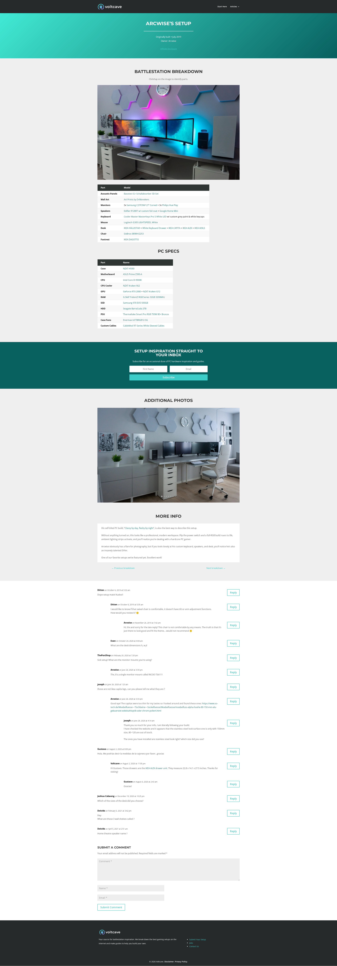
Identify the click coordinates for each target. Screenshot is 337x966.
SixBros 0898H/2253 (134, 233)
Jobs (191, 943)
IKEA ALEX (187, 228)
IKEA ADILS (199, 228)
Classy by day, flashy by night (139, 528)
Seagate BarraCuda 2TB (134, 308)
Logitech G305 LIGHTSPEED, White (141, 222)
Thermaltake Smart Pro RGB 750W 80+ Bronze (146, 314)
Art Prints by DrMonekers (136, 199)
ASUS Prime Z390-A (132, 274)
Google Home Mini (169, 210)
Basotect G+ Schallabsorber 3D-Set (141, 193)
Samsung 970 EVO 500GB (135, 302)
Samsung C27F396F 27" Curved (142, 205)
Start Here (222, 7)
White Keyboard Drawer (154, 228)
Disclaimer (169, 961)
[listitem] (142, 179)
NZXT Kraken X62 (131, 285)
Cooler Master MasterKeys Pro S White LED (145, 216)
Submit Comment (111, 907)
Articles (233, 7)
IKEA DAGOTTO (131, 239)
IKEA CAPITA (174, 228)
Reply (233, 592)
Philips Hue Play (170, 205)
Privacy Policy (181, 961)
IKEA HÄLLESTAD (132, 228)
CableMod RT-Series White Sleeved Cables (143, 325)
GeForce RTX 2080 (132, 291)
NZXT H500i (128, 268)
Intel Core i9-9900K (132, 280)
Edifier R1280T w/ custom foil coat (140, 210)
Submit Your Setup (197, 939)
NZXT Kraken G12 (151, 291)
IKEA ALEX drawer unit (156, 768)
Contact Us (194, 946)
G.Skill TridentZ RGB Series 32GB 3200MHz (144, 297)
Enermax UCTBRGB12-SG (135, 320)
